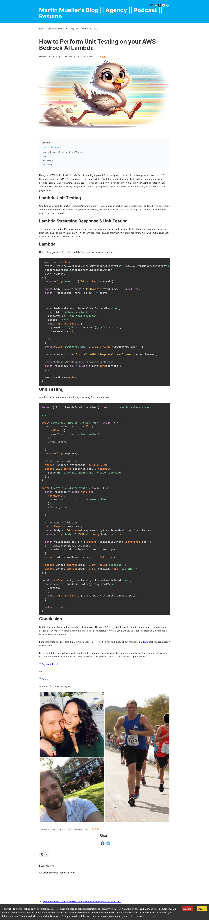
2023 (61, 829)
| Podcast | (145, 10)
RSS (104, 56)
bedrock (78, 829)
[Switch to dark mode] (167, 5)
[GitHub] (151, 5)
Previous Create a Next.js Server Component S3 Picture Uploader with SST (82, 901)
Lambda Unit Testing (51, 146)
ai (86, 829)
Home (42, 28)
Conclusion (47, 164)
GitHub (144, 641)
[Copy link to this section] (37, 197)
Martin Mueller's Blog (69, 10)
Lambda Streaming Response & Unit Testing (62, 152)
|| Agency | (115, 10)
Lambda (45, 156)
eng (53, 829)
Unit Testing (47, 160)
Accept (201, 908)
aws (69, 829)
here (90, 178)
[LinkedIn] (155, 5)
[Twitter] (163, 5)
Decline (187, 908)
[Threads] (159, 5)
